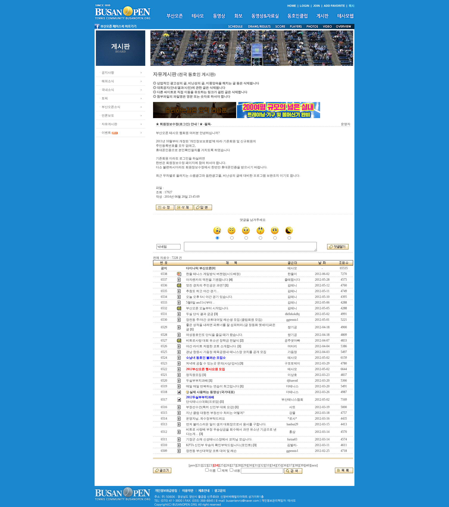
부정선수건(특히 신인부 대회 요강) (210, 407)
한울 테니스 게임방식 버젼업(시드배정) (213, 274)
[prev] (192, 465)
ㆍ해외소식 (106, 81)
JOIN (316, 5)
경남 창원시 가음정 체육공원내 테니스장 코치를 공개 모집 (226, 352)
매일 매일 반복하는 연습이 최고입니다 (212, 386)
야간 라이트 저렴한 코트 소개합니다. (211, 346)
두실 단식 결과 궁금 (199, 314)
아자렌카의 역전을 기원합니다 (207, 279)
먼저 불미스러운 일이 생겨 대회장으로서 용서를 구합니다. (226, 424)
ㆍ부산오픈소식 (109, 107)
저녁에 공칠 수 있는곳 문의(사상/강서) (212, 363)
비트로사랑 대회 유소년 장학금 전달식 (212, 340)
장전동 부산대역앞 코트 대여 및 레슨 (211, 451)
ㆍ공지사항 (106, 72)
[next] (314, 465)
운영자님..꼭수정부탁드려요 (205, 418)
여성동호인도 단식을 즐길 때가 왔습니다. (214, 335)
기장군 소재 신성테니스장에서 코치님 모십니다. (219, 439)
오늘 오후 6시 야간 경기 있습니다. (209, 297)
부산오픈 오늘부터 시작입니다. (207, 308)
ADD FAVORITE (334, 5)
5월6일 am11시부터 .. (200, 302)
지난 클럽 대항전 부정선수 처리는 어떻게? (215, 413)
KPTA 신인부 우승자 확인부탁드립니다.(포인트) (219, 445)
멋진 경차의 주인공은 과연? (205, 285)
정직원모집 (194, 375)
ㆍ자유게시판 (107, 124)
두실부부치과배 (197, 380)
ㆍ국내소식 (106, 90)
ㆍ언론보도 (106, 115)
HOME (291, 5)
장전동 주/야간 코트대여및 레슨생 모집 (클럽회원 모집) (224, 320)
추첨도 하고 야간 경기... (202, 291)
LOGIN (304, 5)
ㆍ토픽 (103, 98)
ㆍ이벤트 (104, 132)
